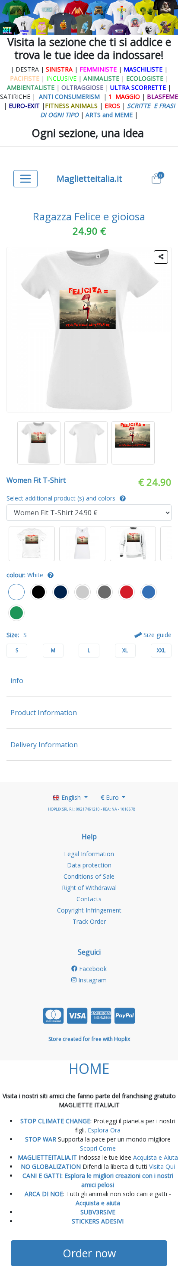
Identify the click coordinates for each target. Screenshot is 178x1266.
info (16, 680)
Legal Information (89, 854)
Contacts (89, 899)
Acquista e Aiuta (155, 1157)
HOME (89, 1068)
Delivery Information (44, 744)
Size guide (157, 635)
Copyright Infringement (89, 910)
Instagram (91, 980)
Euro (111, 797)
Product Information (43, 712)
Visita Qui (162, 1166)
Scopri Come (98, 1148)
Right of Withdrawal (89, 887)
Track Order (89, 921)
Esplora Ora (103, 1130)
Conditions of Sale (89, 876)
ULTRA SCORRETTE (139, 87)
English (71, 797)
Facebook (92, 969)
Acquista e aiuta (98, 1203)
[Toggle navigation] (25, 178)
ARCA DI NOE (44, 1194)
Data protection (89, 865)
